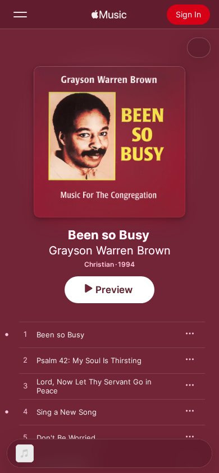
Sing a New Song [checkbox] (66, 411)
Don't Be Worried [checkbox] (65, 437)
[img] (109, 15)
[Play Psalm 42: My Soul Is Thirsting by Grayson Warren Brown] (25, 360)
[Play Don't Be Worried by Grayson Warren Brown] (25, 438)
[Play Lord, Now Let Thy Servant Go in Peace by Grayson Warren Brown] (25, 386)
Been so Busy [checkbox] (60, 334)
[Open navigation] (20, 14)
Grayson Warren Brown (110, 250)
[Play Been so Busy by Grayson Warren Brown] (25, 335)
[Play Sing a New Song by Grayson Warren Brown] (25, 412)
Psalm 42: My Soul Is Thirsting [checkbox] (89, 360)
